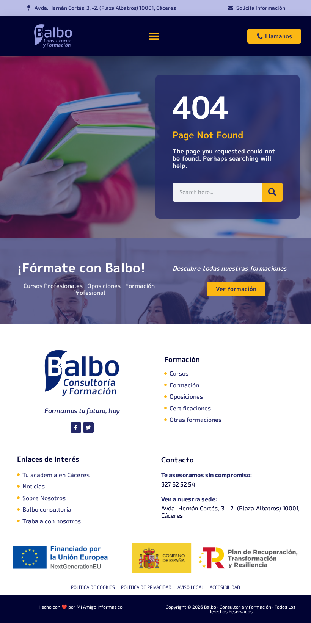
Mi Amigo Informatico (100, 606)
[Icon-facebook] (76, 427)
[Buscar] (272, 192)
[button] (153, 36)
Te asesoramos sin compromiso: (206, 474)
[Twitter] (88, 427)
